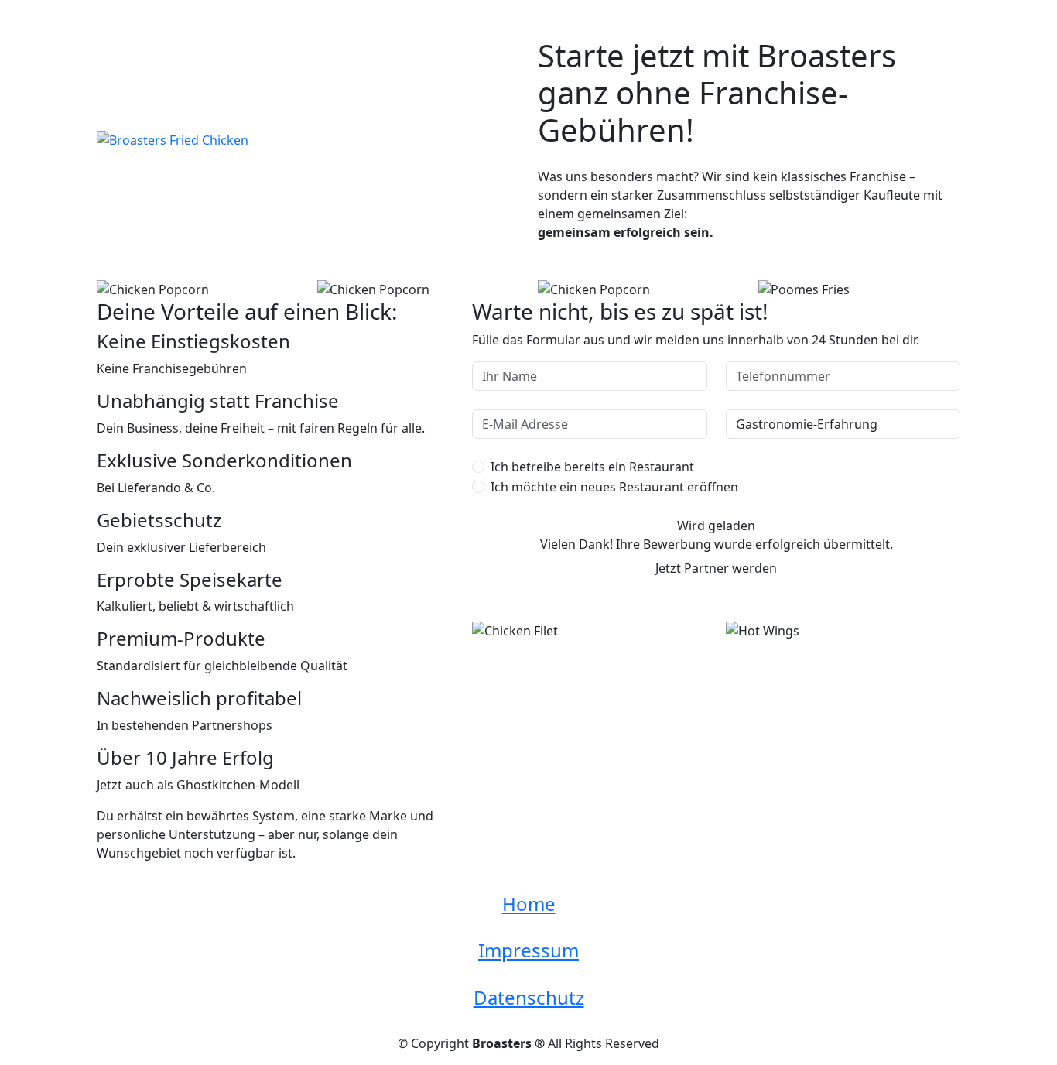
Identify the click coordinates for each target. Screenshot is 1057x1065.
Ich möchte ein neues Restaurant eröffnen (614, 486)
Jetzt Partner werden (716, 568)
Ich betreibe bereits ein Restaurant (592, 466)
